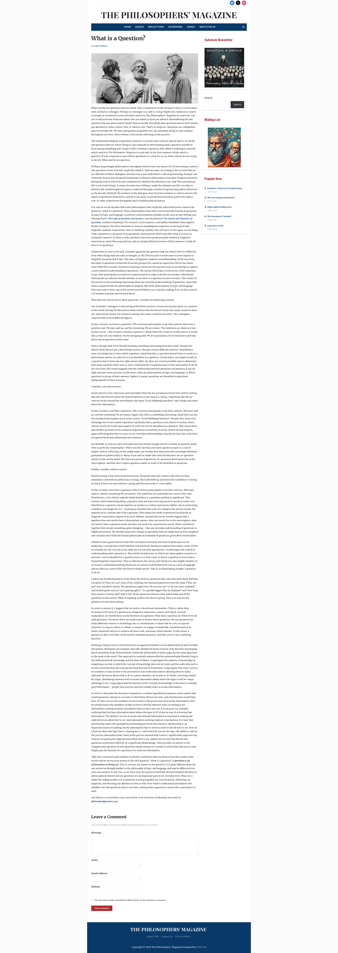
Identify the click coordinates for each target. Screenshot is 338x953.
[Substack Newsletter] (224, 67)
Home (127, 27)
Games (191, 27)
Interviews (175, 27)
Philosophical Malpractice (219, 207)
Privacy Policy (182, 936)
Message (96, 832)
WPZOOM (201, 947)
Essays (139, 27)
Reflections (156, 27)
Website (95, 886)
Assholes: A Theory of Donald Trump (224, 188)
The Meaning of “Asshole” (219, 216)
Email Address (99, 873)
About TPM (153, 936)
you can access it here (122, 293)
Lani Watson (100, 46)
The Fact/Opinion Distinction (221, 198)
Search (208, 97)
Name (94, 860)
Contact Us (167, 936)
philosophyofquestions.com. (104, 801)
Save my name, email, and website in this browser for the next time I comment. (130, 900)
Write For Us (207, 27)
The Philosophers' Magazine (169, 14)
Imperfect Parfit (215, 226)
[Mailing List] (224, 147)
